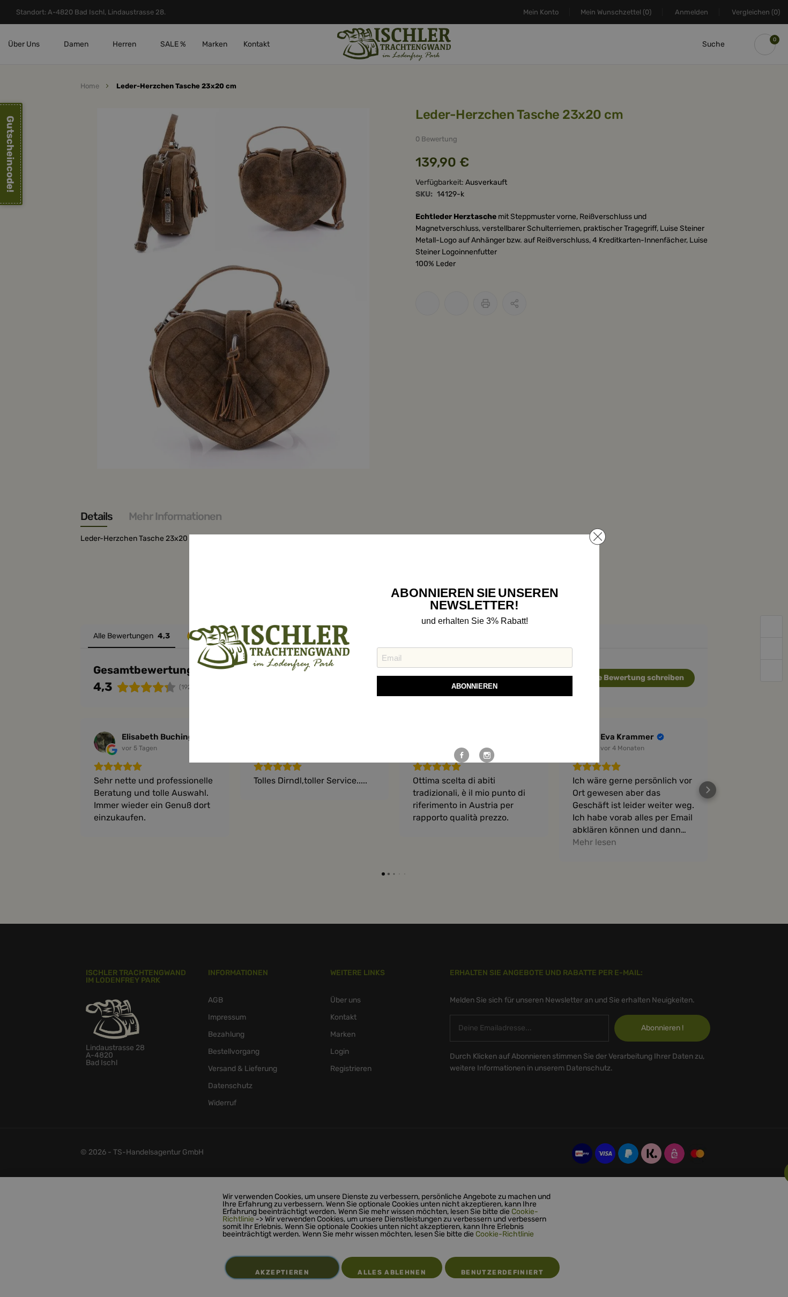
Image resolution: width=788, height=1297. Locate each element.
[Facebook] (462, 755)
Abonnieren (474, 686)
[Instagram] (487, 755)
